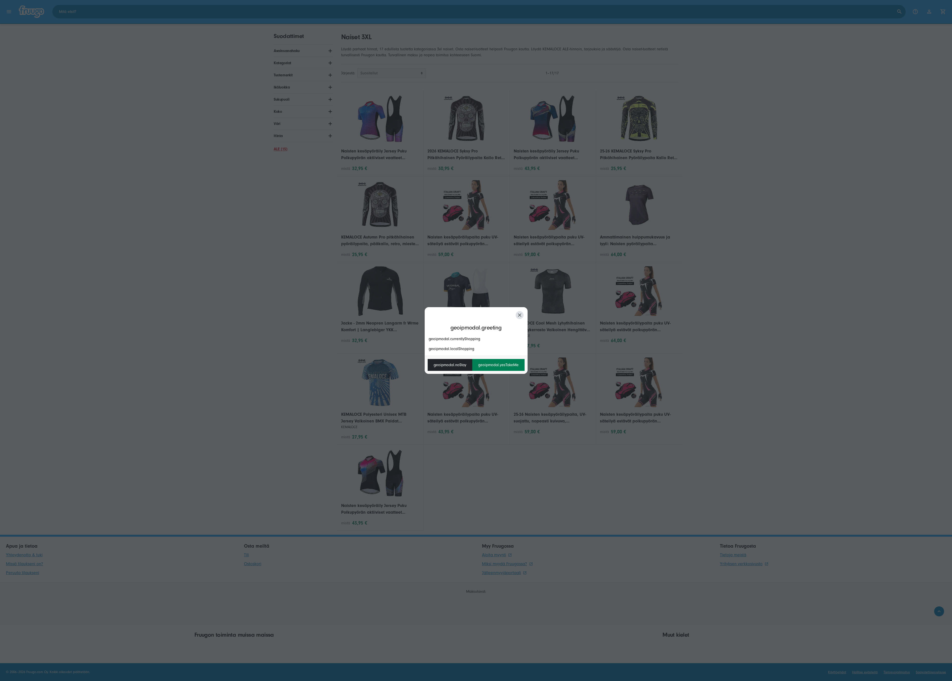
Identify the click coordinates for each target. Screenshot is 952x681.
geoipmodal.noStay (450, 365)
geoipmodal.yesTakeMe (498, 365)
